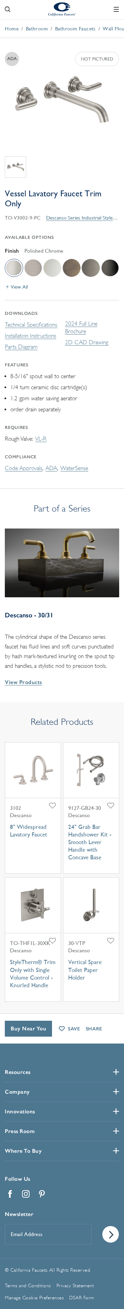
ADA (51, 468)
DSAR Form (81, 1297)
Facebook (10, 1194)
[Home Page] (62, 9)
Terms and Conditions (28, 1285)
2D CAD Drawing (86, 342)
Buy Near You (28, 1028)
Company (17, 1091)
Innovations (20, 1111)
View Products (23, 682)
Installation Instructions (30, 336)
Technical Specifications (31, 324)
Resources (18, 1072)
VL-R (40, 439)
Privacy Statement (75, 1285)
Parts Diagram (21, 347)
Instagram (26, 1194)
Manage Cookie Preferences (34, 1297)
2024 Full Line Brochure (81, 327)
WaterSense (74, 468)
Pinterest (42, 1194)
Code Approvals (23, 468)
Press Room (20, 1131)
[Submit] (110, 1234)
